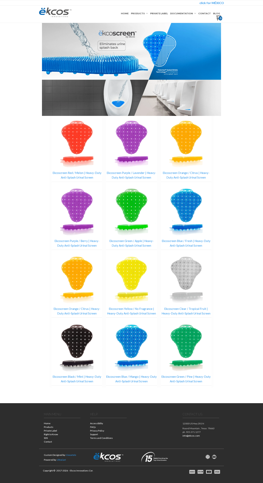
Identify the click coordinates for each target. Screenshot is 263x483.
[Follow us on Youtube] (214, 457)
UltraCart (61, 459)
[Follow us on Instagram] (207, 457)
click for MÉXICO (211, 3)
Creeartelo (71, 454)
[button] (77, 160)
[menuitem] (125, 13)
